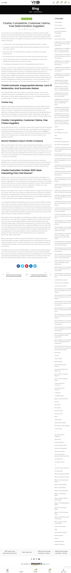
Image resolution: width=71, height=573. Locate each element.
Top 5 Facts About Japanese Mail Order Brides (62, 455)
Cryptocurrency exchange (62, 283)
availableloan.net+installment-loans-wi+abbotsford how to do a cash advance (63, 75)
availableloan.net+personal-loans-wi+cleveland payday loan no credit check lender (62, 115)
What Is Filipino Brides (61, 484)
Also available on (25, 564)
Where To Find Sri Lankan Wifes (61, 513)
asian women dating (60, 39)
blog (56, 135)
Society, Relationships (60, 445)
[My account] (53, 2)
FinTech (57, 355)
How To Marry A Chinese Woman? (61, 374)
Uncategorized (38, 11)
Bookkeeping (58, 138)
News (56, 416)
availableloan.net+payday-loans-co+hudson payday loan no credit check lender (62, 88)
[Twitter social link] (22, 266)
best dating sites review (61, 132)
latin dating (58, 407)
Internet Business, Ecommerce (60, 384)
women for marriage (60, 526)
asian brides (58, 36)
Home (30, 11)
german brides (58, 361)
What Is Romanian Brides (61, 490)
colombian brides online (61, 280)
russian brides (58, 428)
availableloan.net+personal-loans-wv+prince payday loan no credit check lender (62, 121)
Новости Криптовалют (61, 532)
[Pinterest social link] (26, 266)
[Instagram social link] (36, 559)
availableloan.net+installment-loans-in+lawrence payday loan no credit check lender (63, 50)
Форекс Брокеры (59, 541)
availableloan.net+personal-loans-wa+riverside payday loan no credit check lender (62, 109)
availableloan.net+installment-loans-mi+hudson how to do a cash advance (63, 56)
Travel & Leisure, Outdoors (62, 468)
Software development (61, 448)
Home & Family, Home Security (60, 365)
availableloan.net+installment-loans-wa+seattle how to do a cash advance (63, 69)
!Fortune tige (58, 25)
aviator (56, 126)
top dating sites (59, 459)
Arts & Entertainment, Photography (61, 32)
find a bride (58, 352)
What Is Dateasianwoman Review (61, 480)
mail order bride (59, 410)
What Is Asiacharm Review (62, 477)
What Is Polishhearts (60, 487)
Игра (56, 529)
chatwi (45, 131)
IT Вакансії (58, 392)
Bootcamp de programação (62, 141)
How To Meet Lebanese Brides (61, 379)
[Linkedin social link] (31, 266)
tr (55, 465)
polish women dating (60, 422)
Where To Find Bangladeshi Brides (62, 503)
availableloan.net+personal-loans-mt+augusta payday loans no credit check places (62, 102)
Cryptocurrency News (60, 286)
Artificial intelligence (60, 28)
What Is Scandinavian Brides (60, 494)
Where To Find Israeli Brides (60, 508)
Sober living (58, 439)
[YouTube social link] (39, 559)
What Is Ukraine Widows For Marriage (61, 499)
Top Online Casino (60, 462)
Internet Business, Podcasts (60, 389)
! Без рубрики (58, 22)
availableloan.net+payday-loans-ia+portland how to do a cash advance (62, 94)
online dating (58, 419)
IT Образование (59, 395)
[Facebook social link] (18, 266)
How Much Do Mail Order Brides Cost (61, 370)
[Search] (69, 2)
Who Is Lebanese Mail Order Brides (60, 522)
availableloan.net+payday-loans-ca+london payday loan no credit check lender (62, 81)
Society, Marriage (59, 442)
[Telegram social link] (35, 266)
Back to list (26, 274)
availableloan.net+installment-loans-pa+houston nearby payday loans (63, 62)
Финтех (57, 538)
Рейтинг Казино (59, 535)
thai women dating (60, 451)
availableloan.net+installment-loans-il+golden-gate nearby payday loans (63, 43)
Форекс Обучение (60, 544)
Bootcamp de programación (62, 144)
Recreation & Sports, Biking (62, 425)
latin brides (58, 404)
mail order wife (58, 413)
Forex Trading (58, 358)
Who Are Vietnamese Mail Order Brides (62, 517)
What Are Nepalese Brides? (62, 474)
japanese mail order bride (61, 398)
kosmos (57, 401)
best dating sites (59, 129)
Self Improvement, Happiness (60, 435)
